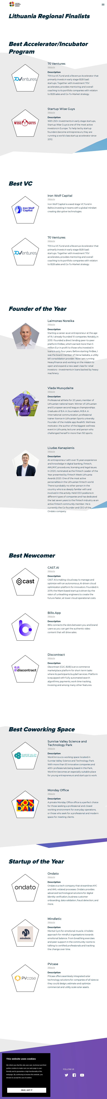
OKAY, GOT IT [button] (26, 1090)
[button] (26, 1083)
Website (51, 67)
